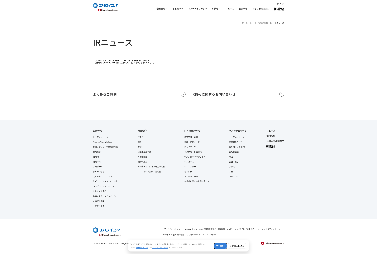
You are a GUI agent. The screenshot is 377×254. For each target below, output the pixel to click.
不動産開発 (142, 157)
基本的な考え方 (235, 142)
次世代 (232, 166)
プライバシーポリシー (172, 229)
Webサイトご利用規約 (244, 229)
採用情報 (270, 136)
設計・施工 (142, 162)
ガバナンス (234, 176)
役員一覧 (97, 162)
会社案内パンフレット (102, 176)
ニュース (270, 130)
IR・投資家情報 (192, 130)
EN (283, 4)
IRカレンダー (190, 166)
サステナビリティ (238, 130)
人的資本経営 (98, 201)
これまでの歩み (99, 191)
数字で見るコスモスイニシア (105, 196)
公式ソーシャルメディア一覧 (105, 181)
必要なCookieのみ (237, 246)
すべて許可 (220, 246)
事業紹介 (142, 130)
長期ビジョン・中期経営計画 (105, 147)
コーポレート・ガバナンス (104, 186)
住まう (140, 137)
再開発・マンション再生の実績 (151, 166)
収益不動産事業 (144, 152)
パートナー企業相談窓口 (173, 234)
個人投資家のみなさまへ (194, 157)
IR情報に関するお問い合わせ (196, 181)
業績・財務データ (192, 142)
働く (140, 142)
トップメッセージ (100, 137)
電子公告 (188, 171)
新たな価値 (234, 152)
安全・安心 (234, 162)
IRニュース (189, 162)
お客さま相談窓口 (275, 141)
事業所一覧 (97, 166)
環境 (231, 157)
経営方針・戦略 (191, 137)
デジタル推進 (98, 206)
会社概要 (97, 152)
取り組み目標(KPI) (237, 147)
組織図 (96, 157)
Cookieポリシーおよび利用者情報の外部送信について (208, 229)
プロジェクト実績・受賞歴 (149, 171)
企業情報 (97, 130)
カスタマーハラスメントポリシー (201, 234)
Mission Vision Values (102, 142)
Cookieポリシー (142, 247)
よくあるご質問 (191, 176)
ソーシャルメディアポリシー (270, 229)
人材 (231, 171)
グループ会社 (98, 171)
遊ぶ (140, 147)
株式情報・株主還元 (193, 152)
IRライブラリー (191, 147)
